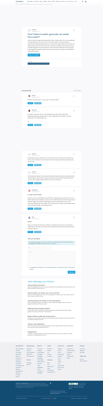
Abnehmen (29, 348)
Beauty (45, 1)
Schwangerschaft (51, 372)
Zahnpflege (39, 373)
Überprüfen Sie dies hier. (55, 393)
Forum (75, 1)
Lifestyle (58, 1)
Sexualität (49, 356)
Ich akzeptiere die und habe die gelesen (52, 268)
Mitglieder (82, 350)
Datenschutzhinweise (69, 267)
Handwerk (60, 356)
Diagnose (18, 356)
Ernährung (36, 1)
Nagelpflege (40, 367)
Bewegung (29, 362)
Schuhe (39, 369)
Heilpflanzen (18, 361)
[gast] (30, 217)
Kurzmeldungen (69, 1)
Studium (69, 354)
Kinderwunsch (50, 366)
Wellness (18, 376)
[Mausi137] (30, 110)
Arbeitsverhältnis (71, 350)
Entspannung (19, 358)
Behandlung (18, 354)
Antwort (30, 251)
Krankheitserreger (20, 365)
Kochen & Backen (31, 352)
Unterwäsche (40, 371)
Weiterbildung (70, 356)
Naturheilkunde (19, 371)
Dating (48, 350)
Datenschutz (78, 398)
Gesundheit (30, 1)
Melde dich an (50, 242)
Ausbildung (69, 352)
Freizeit (59, 350)
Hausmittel (18, 360)
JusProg (70, 388)
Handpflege (40, 356)
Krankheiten (18, 363)
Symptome (18, 373)
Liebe (49, 1)
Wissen (68, 358)
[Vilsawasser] (30, 190)
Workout (29, 364)
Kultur (59, 358)
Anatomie (18, 350)
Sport (41, 1)
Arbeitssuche (70, 348)
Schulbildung (50, 370)
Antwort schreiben (34, 55)
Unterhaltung (61, 365)
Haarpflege (39, 354)
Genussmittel (61, 354)
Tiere (59, 363)
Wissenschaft (61, 367)
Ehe (48, 352)
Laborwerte (18, 367)
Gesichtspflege (40, 352)
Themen (21, 4)
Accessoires (40, 348)
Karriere (63, 1)
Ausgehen (60, 348)
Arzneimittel (18, 352)
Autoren (82, 359)
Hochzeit (49, 354)
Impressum (73, 398)
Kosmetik (39, 363)
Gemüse (35, 63)
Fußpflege (39, 350)
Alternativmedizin (20, 348)
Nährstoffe (29, 354)
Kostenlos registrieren (51, 243)
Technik (59, 361)
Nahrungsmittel (41, 63)
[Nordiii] (30, 96)
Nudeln (28, 4)
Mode (38, 365)
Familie (53, 1)
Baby (48, 362)
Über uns (83, 356)
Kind (48, 364)
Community (82, 348)
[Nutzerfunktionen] (85, 1)
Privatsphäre (84, 398)
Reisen (59, 360)
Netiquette (82, 352)
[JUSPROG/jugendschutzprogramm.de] (73, 384)
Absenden (71, 272)
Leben (48, 368)
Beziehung (49, 348)
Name (29, 247)
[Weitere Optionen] (73, 30)
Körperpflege (40, 360)
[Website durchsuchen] (82, 1)
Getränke (29, 350)
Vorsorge (18, 374)
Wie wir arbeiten (83, 361)
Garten (59, 352)
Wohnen (60, 369)
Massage (18, 369)
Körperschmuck (41, 361)
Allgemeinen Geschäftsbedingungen (48, 267)
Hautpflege (39, 358)
